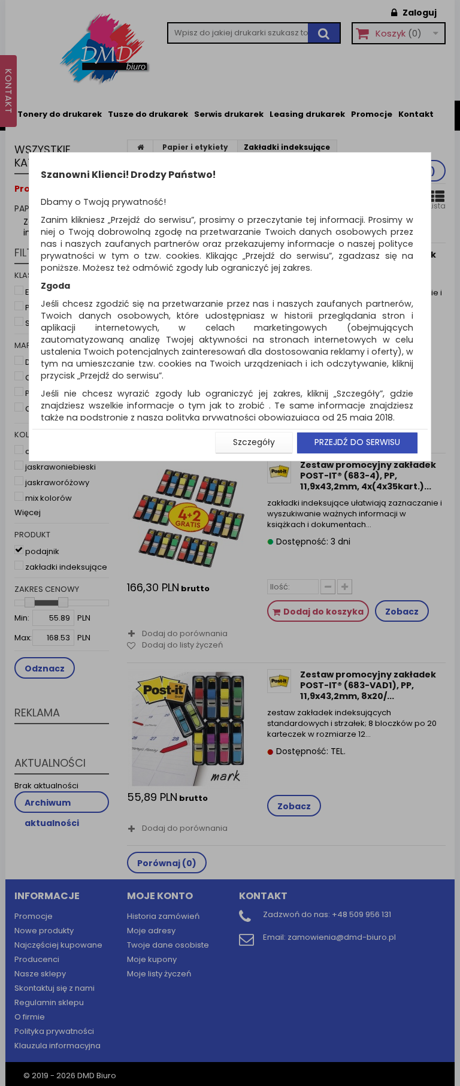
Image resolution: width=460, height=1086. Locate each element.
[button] (254, 442)
